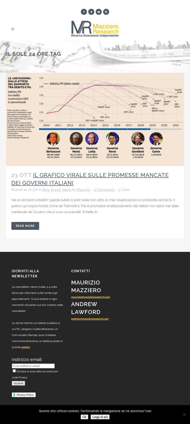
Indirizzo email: (27, 359)
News (66, 190)
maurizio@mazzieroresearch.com (90, 297)
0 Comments (104, 190)
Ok (84, 417)
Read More (25, 226)
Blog (45, 190)
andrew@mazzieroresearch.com (90, 318)
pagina (25, 347)
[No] (184, 414)
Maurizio (83, 190)
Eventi (56, 190)
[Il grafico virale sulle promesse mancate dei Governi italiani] (95, 119)
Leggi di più (100, 417)
